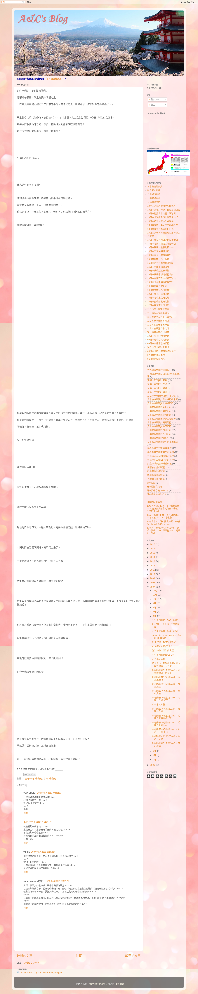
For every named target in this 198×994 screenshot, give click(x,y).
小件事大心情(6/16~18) (163, 655)
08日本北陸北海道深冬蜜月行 (161, 351)
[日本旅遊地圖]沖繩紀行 (158, 438)
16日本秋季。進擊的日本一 (160, 247)
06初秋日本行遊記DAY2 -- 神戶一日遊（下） (166, 730)
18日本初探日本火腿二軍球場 (161, 213)
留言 (152, 104)
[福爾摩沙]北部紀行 (156, 471)
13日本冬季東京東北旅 (158, 297)
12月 (155, 590)
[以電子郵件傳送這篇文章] (24, 774)
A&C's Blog (42, 19)
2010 (152, 574)
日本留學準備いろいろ (157, 490)
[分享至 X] (30, 774)
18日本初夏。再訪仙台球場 (160, 221)
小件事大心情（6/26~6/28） (165, 620)
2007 (152, 587)
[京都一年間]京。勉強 (157, 380)
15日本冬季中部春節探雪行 (160, 282)
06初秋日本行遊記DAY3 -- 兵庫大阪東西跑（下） (166, 716)
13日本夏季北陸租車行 (158, 294)
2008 (152, 582)
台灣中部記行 (49, 778)
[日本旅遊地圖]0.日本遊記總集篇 (162, 399)
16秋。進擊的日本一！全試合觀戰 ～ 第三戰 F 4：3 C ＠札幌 (163, 516)
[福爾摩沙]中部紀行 (33, 778)
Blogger (120, 984)
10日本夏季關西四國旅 (158, 332)
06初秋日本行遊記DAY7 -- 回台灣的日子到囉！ (166, 671)
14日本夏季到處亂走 (157, 286)
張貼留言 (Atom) (31, 962)
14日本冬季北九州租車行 (159, 290)
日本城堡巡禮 (153, 198)
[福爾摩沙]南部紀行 (156, 475)
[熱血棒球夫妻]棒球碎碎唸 (159, 463)
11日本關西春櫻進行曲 (158, 324)
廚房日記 (151, 483)
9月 (155, 603)
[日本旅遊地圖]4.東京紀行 (159, 415)
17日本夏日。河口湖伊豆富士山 (162, 240)
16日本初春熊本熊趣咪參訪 (160, 263)
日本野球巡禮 (153, 194)
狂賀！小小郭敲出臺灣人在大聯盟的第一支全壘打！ (166, 664)
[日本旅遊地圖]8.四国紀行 (159, 430)
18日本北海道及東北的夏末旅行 (162, 217)
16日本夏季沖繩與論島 (158, 251)
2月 (155, 755)
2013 (152, 561)
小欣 (25, 822)
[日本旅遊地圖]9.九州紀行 (159, 434)
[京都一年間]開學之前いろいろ (161, 395)
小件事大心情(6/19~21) (163, 646)
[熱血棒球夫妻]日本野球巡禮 (160, 460)
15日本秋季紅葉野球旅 (158, 270)
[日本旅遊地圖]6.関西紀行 (159, 422)
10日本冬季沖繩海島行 (158, 336)
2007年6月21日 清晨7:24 (43, 852)
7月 (155, 612)
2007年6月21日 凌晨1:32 (41, 822)
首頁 (79, 956)
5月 (155, 751)
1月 (155, 759)
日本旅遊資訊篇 (154, 486)
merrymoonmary (96, 984)
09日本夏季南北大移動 (158, 339)
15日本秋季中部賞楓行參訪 (160, 274)
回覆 (25, 813)
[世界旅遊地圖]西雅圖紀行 (159, 370)
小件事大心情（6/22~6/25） (165, 631)
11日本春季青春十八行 (158, 328)
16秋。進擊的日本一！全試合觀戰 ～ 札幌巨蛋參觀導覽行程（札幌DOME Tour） (163, 508)
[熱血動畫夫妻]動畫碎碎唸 (159, 448)
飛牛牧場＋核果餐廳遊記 (164, 642)
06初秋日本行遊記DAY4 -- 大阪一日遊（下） (166, 698)
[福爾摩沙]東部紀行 (156, 479)
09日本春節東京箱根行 (158, 343)
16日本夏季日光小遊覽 (158, 259)
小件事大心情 (158, 659)
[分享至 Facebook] (32, 774)
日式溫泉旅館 (153, 202)
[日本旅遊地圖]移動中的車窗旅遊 (162, 442)
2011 (152, 570)
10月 (155, 599)
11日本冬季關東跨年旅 (158, 309)
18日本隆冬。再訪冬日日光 (160, 229)
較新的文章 (24, 956)
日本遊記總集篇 (54, 79)
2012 (152, 565)
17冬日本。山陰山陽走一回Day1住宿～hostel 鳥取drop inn (163, 522)
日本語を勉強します (156, 494)
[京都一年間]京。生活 (157, 384)
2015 (152, 553)
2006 (152, 765)
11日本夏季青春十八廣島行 (160, 317)
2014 (152, 557)
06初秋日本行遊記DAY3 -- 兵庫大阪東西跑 (166, 723)
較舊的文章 (133, 956)
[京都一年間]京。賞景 (157, 392)
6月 (155, 616)
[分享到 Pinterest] (35, 774)
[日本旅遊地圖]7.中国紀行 (159, 426)
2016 (152, 548)
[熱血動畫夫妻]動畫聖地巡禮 (160, 452)
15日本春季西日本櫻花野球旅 (161, 278)
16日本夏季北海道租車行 (159, 255)
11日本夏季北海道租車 (158, 321)
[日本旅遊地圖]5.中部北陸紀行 (161, 418)
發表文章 (154, 99)
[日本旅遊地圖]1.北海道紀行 (160, 403)
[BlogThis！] (27, 774)
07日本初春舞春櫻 (156, 355)
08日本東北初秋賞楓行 (158, 347)
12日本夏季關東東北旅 (158, 301)
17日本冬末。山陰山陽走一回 (161, 243)
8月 (155, 607)
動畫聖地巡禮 (153, 190)
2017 (152, 544)
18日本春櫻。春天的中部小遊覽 (162, 225)
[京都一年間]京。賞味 (157, 388)
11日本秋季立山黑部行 (158, 313)
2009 (152, 578)
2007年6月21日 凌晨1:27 (49, 793)
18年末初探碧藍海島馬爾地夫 (161, 206)
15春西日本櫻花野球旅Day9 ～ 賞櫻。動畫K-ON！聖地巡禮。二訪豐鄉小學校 (163, 530)
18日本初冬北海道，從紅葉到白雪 (163, 209)
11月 (155, 595)
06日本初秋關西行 (156, 359)
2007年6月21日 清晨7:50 (57, 881)
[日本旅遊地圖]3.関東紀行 (159, 411)
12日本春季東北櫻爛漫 (158, 305)
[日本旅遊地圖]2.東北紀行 (159, 407)
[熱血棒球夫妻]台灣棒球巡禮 (160, 456)
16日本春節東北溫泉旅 (158, 267)
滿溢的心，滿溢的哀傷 (163, 650)
